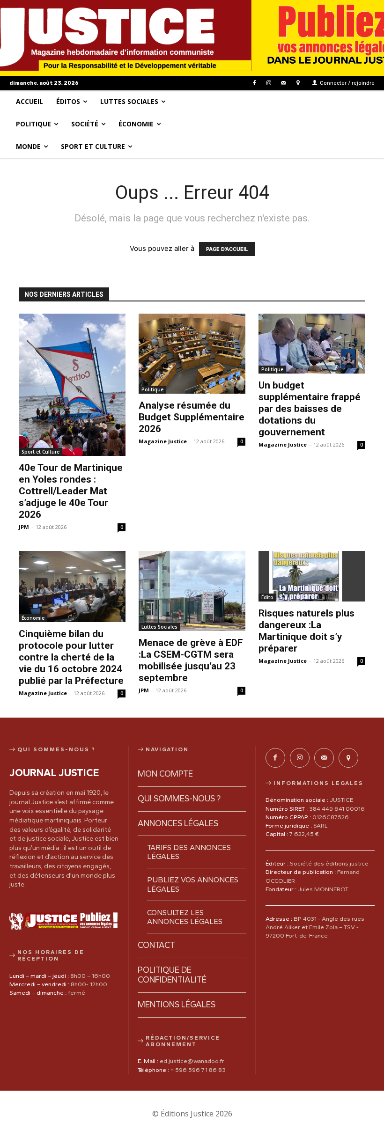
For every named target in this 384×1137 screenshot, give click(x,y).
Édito (267, 597)
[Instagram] (268, 83)
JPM (24, 526)
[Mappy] (298, 83)
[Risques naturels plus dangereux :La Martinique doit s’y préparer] (311, 576)
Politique (152, 389)
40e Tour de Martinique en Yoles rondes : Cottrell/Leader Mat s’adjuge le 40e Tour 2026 (71, 491)
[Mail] (283, 83)
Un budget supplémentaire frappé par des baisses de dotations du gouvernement (309, 409)
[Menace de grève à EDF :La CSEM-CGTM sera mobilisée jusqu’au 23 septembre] (192, 591)
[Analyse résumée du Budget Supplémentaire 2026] (192, 354)
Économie (33, 618)
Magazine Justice (163, 441)
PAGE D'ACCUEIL (227, 249)
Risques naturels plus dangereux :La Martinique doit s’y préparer (306, 631)
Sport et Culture (40, 451)
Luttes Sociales (159, 627)
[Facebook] (254, 83)
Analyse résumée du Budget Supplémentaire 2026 (191, 417)
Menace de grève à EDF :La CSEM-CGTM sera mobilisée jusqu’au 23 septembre (191, 660)
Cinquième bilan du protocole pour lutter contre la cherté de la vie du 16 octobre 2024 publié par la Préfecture (71, 657)
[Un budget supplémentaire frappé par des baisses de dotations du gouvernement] (311, 344)
